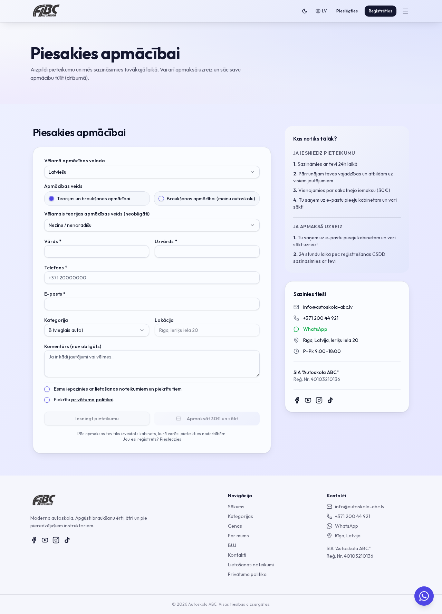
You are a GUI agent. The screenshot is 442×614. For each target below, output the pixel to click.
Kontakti (237, 555)
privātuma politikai (92, 399)
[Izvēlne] (405, 11)
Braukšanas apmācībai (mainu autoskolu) (211, 198)
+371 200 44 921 (320, 318)
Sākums (236, 506)
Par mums (238, 536)
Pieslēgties (347, 10)
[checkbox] (47, 389)
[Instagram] (319, 400)
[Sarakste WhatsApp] (424, 596)
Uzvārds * (166, 241)
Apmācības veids (63, 186)
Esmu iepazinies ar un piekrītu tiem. (118, 389)
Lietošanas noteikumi (251, 565)
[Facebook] (297, 400)
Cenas (235, 526)
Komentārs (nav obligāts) (72, 346)
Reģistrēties (380, 10)
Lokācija (164, 320)
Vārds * (52, 241)
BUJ (232, 545)
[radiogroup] (152, 198)
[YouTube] (308, 400)
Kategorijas (240, 516)
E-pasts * (55, 294)
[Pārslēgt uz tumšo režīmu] (304, 11)
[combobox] (152, 172)
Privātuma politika (247, 574)
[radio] (51, 198)
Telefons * (55, 268)
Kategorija (56, 320)
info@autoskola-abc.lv (328, 307)
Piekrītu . (84, 399)
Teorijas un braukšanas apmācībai (93, 198)
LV (324, 10)
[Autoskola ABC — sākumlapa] (46, 11)
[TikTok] (330, 400)
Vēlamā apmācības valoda (74, 160)
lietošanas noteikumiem (121, 389)
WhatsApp (315, 329)
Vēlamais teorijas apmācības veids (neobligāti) (97, 213)
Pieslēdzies (170, 439)
